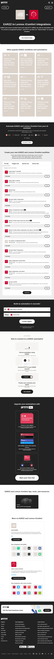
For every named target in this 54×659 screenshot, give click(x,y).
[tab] (6, 163)
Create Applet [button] (27, 321)
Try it (47, 176)
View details (7, 176)
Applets (2, 628)
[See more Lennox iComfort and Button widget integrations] (27, 587)
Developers (4, 653)
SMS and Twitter (18, 634)
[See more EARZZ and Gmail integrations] (38, 548)
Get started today (27, 38)
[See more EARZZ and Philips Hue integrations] (27, 554)
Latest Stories (41, 622)
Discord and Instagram (19, 624)
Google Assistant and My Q (20, 630)
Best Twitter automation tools (43, 626)
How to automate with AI (42, 624)
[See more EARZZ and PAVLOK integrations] (27, 548)
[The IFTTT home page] (4, 3)
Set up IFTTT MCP (27, 142)
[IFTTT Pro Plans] (25, 210)
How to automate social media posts (45, 640)
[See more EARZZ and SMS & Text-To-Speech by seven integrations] (16, 548)
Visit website (13, 574)
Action (11, 191)
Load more (27, 292)
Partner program (15, 653)
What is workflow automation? (44, 630)
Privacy (25, 653)
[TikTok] (48, 654)
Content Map (3, 634)
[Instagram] (39, 654)
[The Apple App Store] (23, 647)
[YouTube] (42, 654)
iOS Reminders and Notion (20, 636)
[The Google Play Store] (31, 647)
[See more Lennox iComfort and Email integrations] (16, 593)
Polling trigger (12, 182)
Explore (3, 622)
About (29, 653)
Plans (2, 638)
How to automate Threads (43, 638)
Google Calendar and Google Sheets (22, 628)
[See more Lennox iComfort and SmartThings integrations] (27, 593)
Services (3, 624)
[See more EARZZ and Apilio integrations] (16, 554)
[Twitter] (45, 654)
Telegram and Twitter (19, 640)
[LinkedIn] (36, 654)
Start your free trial (27, 478)
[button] (52, 3)
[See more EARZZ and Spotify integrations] (38, 554)
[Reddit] (51, 654)
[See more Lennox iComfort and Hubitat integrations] (38, 593)
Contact (21, 653)
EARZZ (7, 24)
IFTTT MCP (3, 630)
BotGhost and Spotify (19, 632)
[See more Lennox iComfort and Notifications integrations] (16, 587)
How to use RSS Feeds (42, 632)
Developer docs (4, 640)
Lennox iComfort (25, 24)
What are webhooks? (42, 634)
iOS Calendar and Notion (20, 626)
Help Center (3, 632)
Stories (2, 626)
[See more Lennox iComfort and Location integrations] (38, 587)
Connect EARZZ (16, 539)
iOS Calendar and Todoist (20, 638)
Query (11, 211)
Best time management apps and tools (45, 628)
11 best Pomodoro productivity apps (45, 636)
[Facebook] (33, 654)
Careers (9, 653)
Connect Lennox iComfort (18, 578)
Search (2, 636)
